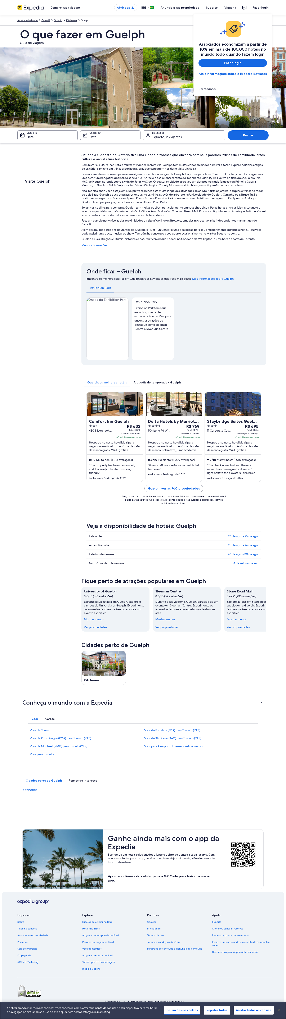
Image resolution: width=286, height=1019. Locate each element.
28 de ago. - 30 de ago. (243, 554)
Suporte (212, 7)
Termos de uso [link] (155, 935)
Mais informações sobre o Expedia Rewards (233, 74)
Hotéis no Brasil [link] (91, 928)
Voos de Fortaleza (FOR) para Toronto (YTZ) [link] (172, 730)
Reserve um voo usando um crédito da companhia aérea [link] (240, 943)
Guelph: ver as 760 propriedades (174, 488)
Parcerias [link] (22, 942)
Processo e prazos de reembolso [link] (230, 935)
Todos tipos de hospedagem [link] (98, 962)
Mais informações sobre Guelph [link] (213, 279)
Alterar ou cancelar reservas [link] (227, 928)
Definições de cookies (182, 1010)
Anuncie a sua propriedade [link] (32, 935)
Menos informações (94, 245)
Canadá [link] (45, 20)
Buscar (248, 135)
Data (30, 137)
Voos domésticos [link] (92, 948)
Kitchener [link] (71, 20)
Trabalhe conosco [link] (27, 928)
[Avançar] (266, 609)
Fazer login (261, 7)
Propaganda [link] (24, 955)
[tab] (100, 287)
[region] (143, 1010)
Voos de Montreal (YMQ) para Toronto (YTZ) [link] (58, 746)
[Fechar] (279, 1009)
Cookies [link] (151, 922)
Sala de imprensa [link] (27, 948)
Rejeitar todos (217, 1010)
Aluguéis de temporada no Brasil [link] (100, 935)
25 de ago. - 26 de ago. (243, 545)
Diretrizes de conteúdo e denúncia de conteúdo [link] (174, 948)
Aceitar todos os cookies (253, 1010)
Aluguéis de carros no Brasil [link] (97, 955)
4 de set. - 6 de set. (246, 563)
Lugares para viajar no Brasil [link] (97, 922)
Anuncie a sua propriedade (180, 7)
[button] (143, 702)
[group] (152, 317)
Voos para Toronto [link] (42, 754)
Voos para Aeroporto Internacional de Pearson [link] (174, 746)
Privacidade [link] (154, 928)
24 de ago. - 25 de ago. (243, 536)
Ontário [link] (58, 20)
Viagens (230, 7)
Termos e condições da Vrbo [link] (163, 942)
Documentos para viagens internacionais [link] (235, 952)
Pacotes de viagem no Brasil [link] (98, 942)
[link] (232, 89)
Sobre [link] (20, 922)
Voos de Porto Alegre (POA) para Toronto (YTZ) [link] (60, 738)
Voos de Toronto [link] (40, 730)
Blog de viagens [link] (91, 968)
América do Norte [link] (27, 20)
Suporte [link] (216, 922)
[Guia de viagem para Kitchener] (103, 668)
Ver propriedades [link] (95, 627)
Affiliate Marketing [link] (27, 962)
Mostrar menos (94, 619)
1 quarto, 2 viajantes (167, 137)
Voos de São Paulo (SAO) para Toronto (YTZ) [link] (172, 738)
